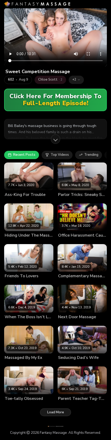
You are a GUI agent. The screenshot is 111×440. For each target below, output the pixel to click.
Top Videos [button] (60, 154)
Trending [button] (91, 154)
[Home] (37, 4)
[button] (76, 80)
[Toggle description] (55, 139)
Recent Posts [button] (24, 154)
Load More (55, 412)
